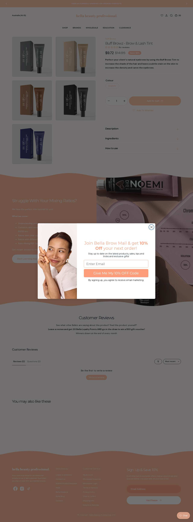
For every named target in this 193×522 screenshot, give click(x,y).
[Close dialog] (151, 227)
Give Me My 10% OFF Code (116, 273)
